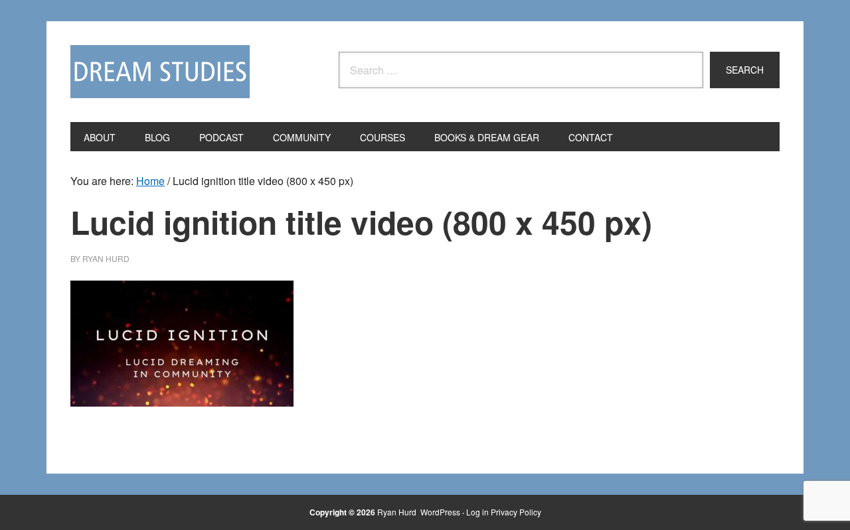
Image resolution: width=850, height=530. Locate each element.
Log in (477, 511)
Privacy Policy (516, 511)
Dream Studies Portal (160, 71)
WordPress (440, 511)
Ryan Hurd (397, 511)
